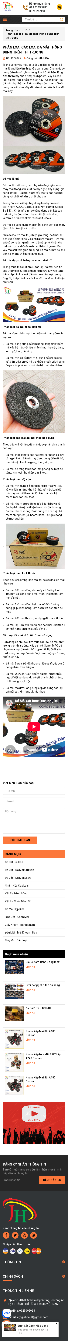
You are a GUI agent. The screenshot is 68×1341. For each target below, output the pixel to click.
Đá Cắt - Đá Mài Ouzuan (19, 869)
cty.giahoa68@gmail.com (32, 1317)
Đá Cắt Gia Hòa (14, 862)
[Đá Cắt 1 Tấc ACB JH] (14, 1013)
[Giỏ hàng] (59, 7)
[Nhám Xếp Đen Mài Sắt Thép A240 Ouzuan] (14, 1062)
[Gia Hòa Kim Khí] (8, 6)
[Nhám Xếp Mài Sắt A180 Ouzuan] (14, 1085)
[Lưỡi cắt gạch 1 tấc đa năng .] (14, 990)
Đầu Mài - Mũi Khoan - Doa (21, 932)
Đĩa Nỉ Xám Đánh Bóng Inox (43, 962)
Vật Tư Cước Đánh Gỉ (17, 901)
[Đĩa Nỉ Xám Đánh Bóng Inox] (14, 966)
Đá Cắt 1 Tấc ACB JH (38, 1008)
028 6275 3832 (38, 7)
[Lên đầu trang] (62, 936)
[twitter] (15, 1235)
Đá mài (7, 185)
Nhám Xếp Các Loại (17, 885)
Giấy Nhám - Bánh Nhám (20, 924)
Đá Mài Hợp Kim (14, 909)
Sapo (42, 1335)
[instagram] (24, 1235)
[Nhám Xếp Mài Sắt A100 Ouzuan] (14, 1038)
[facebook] (6, 1235)
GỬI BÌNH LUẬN (20, 840)
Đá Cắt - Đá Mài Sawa (18, 877)
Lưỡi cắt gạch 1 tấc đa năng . (43, 985)
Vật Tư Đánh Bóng (16, 893)
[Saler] (34, 1123)
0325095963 (37, 11)
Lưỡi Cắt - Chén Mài (17, 916)
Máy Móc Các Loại (16, 940)
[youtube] (33, 1235)
